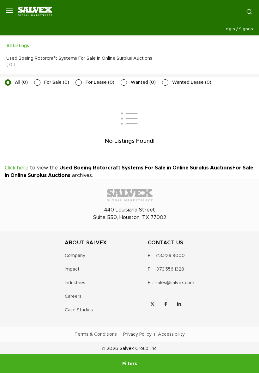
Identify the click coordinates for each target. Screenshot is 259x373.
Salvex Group (134, 348)
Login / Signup (238, 29)
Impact (72, 269)
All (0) (21, 82)
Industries (75, 283)
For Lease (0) (100, 82)
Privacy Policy (137, 334)
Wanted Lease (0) (191, 82)
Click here (16, 167)
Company (75, 256)
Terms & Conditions (96, 334)
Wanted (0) (143, 82)
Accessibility (171, 334)
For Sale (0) (56, 82)
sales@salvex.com (174, 283)
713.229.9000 (170, 256)
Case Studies (79, 310)
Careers (73, 296)
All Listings (17, 46)
